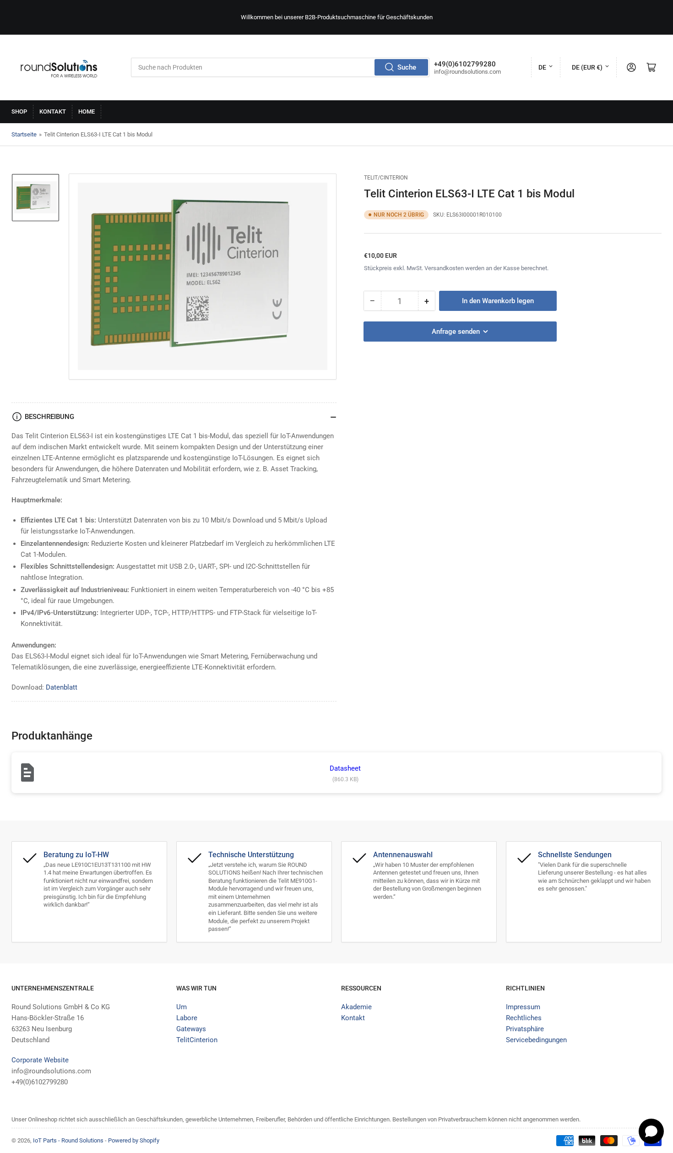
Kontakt (52, 111)
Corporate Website (40, 1060)
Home (86, 111)
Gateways (191, 1029)
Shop (19, 111)
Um (181, 1007)
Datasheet (345, 768)
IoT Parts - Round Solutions (68, 1140)
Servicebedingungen (536, 1040)
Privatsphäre (525, 1029)
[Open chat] (651, 1131)
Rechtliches (524, 1018)
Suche (406, 67)
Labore (186, 1018)
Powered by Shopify (133, 1140)
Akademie (356, 1007)
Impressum (523, 1007)
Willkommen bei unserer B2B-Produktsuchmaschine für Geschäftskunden (337, 17)
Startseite (24, 134)
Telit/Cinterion (386, 177)
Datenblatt (61, 687)
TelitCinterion (196, 1040)
